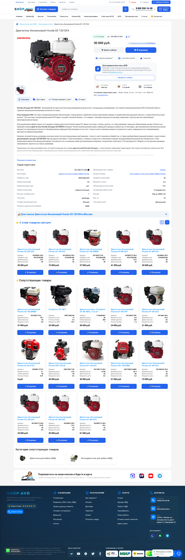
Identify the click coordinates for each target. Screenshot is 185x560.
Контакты (20, 2)
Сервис (72, 2)
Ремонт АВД (122, 506)
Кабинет (146, 2)
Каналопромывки (91, 16)
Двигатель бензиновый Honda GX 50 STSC (28, 364)
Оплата (53, 2)
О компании (58, 498)
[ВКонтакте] (71, 554)
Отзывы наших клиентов (128, 519)
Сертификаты (123, 511)
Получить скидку (92, 519)
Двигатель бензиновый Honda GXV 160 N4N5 (122, 364)
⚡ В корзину (30, 272)
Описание (25, 99)
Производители (131, 16)
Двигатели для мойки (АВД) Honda (74, 174)
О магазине (42, 2)
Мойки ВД (30, 16)
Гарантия (62, 2)
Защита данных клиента (63, 506)
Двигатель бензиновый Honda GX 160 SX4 (60, 250)
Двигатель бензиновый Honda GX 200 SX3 (153, 250)
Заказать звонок (162, 2)
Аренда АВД (123, 502)
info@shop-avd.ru (116, 72)
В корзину (142, 50)
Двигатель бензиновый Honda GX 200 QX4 (122, 250)
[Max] (153, 536)
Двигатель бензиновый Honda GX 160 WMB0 (91, 250)
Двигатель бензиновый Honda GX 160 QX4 (28, 418)
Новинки (19, 16)
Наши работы (123, 515)
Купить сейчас (110, 50)
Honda (162, 170)
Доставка (31, 2)
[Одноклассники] (100, 554)
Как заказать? (91, 498)
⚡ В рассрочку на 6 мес (141, 43)
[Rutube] (141, 476)
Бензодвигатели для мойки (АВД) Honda (147, 174)
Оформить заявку (125, 77)
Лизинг (88, 515)
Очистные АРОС (107, 16)
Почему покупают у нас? (61, 99)
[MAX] (132, 476)
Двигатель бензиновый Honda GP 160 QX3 (153, 310)
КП (129, 36)
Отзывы (81, 99)
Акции (133, 2)
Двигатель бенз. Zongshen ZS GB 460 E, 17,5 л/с (92, 310)
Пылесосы (64, 16)
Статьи (144, 16)
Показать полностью (26, 160)
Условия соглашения (61, 511)
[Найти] (125, 9)
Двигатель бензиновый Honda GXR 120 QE (60, 364)
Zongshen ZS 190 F (57, 309)
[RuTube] (86, 554)
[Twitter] (93, 554)
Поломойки (51, 16)
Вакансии (57, 515)
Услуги (120, 498)
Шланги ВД (76, 16)
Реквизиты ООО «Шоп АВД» (64, 502)
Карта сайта (122, 524)
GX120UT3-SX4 (81, 170)
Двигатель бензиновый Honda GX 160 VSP (122, 310)
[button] (167, 222)
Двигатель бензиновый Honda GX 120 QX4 (91, 364)
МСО (119, 16)
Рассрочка (158, 16)
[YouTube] (151, 476)
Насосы (41, 16)
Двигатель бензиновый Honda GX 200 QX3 (28, 250)
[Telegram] (160, 476)
